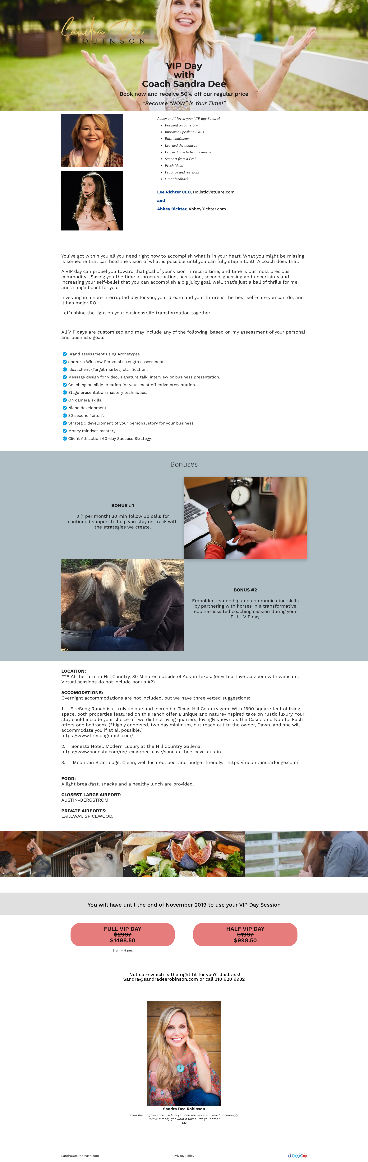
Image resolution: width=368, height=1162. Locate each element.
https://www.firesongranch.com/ (97, 735)
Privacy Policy (184, 1156)
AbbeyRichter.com (207, 208)
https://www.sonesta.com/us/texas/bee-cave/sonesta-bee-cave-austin (141, 751)
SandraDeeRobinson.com (80, 1156)
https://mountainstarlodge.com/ (263, 762)
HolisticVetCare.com (214, 192)
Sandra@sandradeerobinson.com (160, 979)
